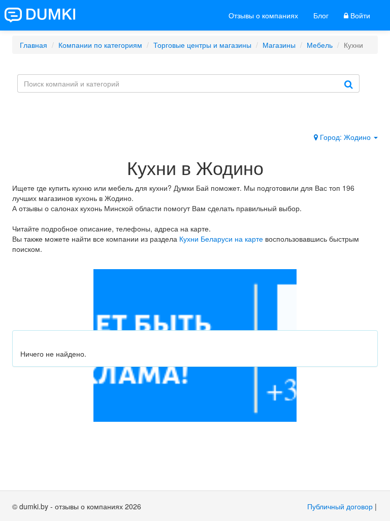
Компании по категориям (100, 45)
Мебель (320, 45)
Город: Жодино (345, 137)
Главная (33, 45)
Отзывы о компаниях (263, 15)
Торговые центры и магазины (202, 45)
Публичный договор (340, 506)
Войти (359, 15)
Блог (321, 15)
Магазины (279, 45)
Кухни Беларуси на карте (221, 239)
